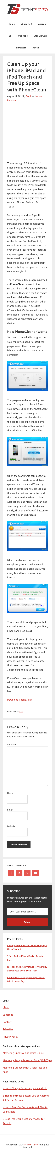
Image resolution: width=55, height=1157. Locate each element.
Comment (13, 744)
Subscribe (8, 1014)
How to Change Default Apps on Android (25, 1088)
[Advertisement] (27, 133)
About (6, 1007)
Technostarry (28, 9)
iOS (21, 711)
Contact (7, 1022)
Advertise (8, 1029)
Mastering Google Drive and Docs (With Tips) (27, 1060)
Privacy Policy (10, 1036)
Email (11, 809)
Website (11, 826)
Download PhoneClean (19, 699)
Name (11, 793)
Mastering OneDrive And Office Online (23, 1053)
